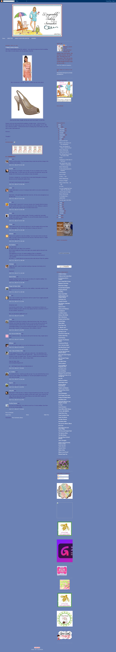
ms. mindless (12, 371)
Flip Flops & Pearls (63, 329)
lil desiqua (11, 264)
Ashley (10, 224)
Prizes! (61, 157)
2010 (59, 215)
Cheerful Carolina (62, 301)
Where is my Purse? (63, 452)
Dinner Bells (61, 323)
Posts (60, 475)
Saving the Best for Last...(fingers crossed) (64, 402)
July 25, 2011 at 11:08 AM (16, 260)
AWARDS (33, 38)
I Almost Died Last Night (64, 192)
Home (3, 38)
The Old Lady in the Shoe (65, 200)
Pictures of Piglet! (63, 180)
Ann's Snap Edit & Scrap (64, 281)
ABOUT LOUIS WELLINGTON (22, 38)
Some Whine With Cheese (64, 409)
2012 (59, 124)
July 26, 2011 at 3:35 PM (16, 387)
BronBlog (60, 291)
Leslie (10, 187)
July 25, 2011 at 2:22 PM (16, 301)
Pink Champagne (62, 393)
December (62, 128)
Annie (10, 213)
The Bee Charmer (13, 403)
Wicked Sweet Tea (62, 454)
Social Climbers (62, 407)
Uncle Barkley (62, 172)
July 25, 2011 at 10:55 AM (16, 209)
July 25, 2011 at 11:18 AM (16, 273)
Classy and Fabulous (63, 308)
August (61, 137)
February (62, 211)
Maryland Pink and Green (64, 373)
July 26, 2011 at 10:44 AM (16, 379)
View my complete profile (64, 65)
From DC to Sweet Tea (63, 333)
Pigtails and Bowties (63, 388)
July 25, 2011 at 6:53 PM (16, 347)
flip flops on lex (62, 331)
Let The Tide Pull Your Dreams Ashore (63, 352)
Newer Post (8, 414)
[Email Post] (14, 142)
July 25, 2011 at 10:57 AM (16, 220)
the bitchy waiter (62, 421)
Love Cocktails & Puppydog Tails (62, 366)
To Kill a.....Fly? (63, 176)
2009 (59, 217)
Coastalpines (61, 310)
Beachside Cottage (63, 285)
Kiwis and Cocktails (63, 349)
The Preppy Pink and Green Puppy (63, 428)
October (62, 132)
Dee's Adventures (62, 317)
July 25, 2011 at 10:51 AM (16, 198)
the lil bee (60, 425)
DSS (66, 45)
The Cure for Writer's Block (65, 423)
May (61, 204)
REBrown (11, 343)
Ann (10, 295)
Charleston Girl (62, 299)
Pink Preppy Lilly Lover (64, 395)
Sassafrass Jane (62, 399)
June (61, 202)
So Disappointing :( (63, 196)
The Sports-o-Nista (63, 433)
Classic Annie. (61, 306)
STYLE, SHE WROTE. (63, 411)
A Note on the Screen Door (64, 276)
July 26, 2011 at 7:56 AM (16, 368)
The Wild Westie (62, 435)
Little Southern (62, 363)
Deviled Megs (61, 321)
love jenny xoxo (62, 368)
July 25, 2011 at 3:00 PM (16, 339)
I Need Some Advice (12, 47)
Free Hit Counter (37, 649)
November (62, 130)
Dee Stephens (12, 244)
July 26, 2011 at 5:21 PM (16, 399)
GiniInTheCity (61, 337)
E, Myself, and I (62, 327)
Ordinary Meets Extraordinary (62, 385)
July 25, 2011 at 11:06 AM (16, 241)
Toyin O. (11, 382)
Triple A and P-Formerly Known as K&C (64, 443)
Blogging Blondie (62, 289)
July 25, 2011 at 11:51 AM (16, 282)
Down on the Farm (63, 140)
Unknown (11, 233)
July (61, 139)
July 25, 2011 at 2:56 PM (16, 330)
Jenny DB (11, 390)
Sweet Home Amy (62, 413)
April (61, 206)
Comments (61, 478)
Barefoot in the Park (63, 283)
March (61, 208)
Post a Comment (9, 412)
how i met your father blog (15, 333)
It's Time (61, 186)
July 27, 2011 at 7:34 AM (16, 409)
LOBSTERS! (62, 198)
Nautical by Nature (62, 380)
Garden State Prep (62, 335)
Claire (10, 319)
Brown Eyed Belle (62, 293)
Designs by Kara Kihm (63, 319)
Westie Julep (61, 450)
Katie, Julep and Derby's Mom (16, 350)
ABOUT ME (10, 38)
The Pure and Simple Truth (65, 431)
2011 (59, 127)
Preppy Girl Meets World (14, 286)
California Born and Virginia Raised (63, 296)
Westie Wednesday (63, 150)
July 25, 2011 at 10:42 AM (16, 184)
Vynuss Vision (62, 448)
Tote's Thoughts (62, 440)
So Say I (60, 404)
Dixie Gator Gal (62, 325)
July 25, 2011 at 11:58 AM (16, 292)
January (62, 213)
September (62, 135)
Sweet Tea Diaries (62, 417)
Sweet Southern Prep (63, 415)
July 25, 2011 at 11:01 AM (16, 230)
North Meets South (63, 382)
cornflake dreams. (62, 313)
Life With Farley (62, 361)
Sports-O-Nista (12, 276)
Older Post (46, 414)
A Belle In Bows (62, 274)
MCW (10, 159)
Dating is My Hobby (63, 315)
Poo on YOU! (62, 174)
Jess (10, 202)
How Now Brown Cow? (64, 347)
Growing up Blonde (63, 343)
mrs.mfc (11, 168)
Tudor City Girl (62, 446)
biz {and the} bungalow (64, 287)
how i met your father (63, 345)
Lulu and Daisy (62, 371)
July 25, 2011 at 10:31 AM (16, 165)
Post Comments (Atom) (17, 417)
